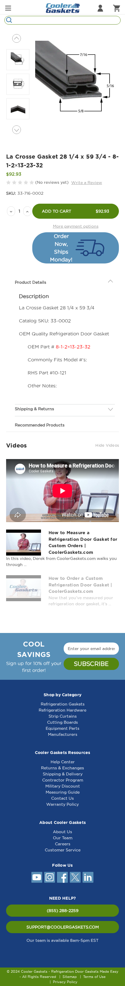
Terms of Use (94, 976)
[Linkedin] (88, 877)
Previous (16, 38)
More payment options (76, 226)
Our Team (62, 837)
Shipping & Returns (34, 408)
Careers (62, 844)
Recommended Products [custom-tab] (40, 425)
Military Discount (62, 786)
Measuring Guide (63, 792)
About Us (62, 831)
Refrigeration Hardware (62, 710)
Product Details (30, 282)
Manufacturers (62, 734)
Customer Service (63, 850)
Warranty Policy (62, 804)
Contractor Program (62, 780)
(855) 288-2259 (62, 910)
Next (16, 129)
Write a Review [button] (86, 182)
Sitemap (70, 976)
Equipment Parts (62, 728)
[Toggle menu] (8, 8)
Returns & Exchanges (62, 768)
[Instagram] (50, 877)
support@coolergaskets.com (62, 927)
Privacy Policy (65, 982)
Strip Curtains (63, 716)
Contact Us (62, 798)
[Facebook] (62, 877)
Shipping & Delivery (63, 774)
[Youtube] (37, 877)
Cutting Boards (62, 722)
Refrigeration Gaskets (63, 704)
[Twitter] (75, 877)
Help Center (63, 762)
